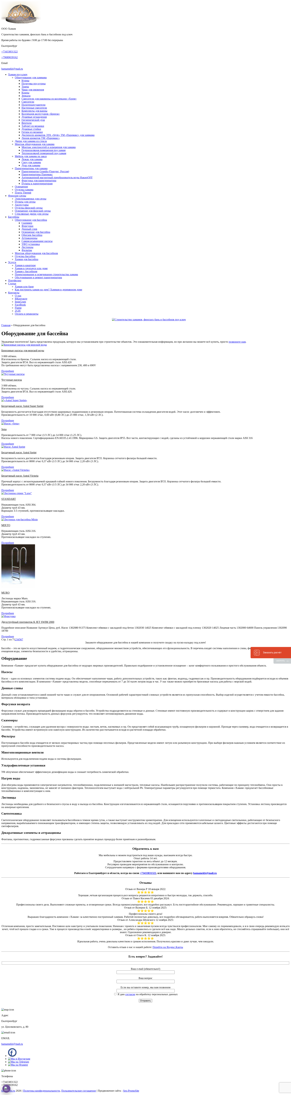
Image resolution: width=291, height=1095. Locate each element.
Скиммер (27, 222)
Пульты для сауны (25, 201)
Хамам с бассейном (26, 271)
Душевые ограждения (34, 116)
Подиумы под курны (34, 83)
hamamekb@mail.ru (12, 68)
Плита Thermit (23, 192)
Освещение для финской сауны (33, 210)
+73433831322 (9, 51)
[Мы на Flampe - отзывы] (18, 1064)
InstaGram (20, 301)
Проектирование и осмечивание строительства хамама (46, 274)
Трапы (25, 86)
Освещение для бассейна (36, 232)
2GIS (18, 310)
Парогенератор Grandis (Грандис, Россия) (45, 171)
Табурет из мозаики (33, 126)
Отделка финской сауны (29, 207)
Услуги (12, 262)
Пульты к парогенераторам (37, 183)
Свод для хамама (31, 162)
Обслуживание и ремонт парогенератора (38, 277)
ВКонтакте (21, 298)
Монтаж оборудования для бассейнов (36, 253)
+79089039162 (9, 57)
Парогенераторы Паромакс (37, 174)
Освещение (21, 186)
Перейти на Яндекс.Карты (168, 947)
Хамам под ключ (17, 74)
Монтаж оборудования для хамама (34, 144)
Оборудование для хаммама (31, 77)
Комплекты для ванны (34, 110)
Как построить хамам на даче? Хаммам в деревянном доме (48, 289)
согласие (130, 994)
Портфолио (14, 280)
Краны (25, 92)
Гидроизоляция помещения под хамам (44, 150)
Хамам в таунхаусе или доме (31, 268)
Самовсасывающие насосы (37, 241)
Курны (25, 80)
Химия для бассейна (26, 259)
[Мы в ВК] (18, 1061)
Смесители (28, 101)
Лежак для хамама (32, 159)
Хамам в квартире (25, 265)
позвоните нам (237, 341)
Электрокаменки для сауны (30, 198)
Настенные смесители (34, 107)
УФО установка (31, 244)
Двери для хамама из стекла (31, 141)
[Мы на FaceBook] (12, 1055)
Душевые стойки (31, 129)
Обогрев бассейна (32, 235)
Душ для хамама (31, 165)
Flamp (18, 307)
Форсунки (27, 226)
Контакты (13, 292)
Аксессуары (22, 204)
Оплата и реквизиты (26, 313)
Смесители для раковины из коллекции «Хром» (49, 98)
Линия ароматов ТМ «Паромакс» (41, 138)
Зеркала (26, 95)
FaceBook (20, 304)
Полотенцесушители (33, 104)
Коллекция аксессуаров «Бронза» (41, 113)
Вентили (27, 123)
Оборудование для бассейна (31, 219)
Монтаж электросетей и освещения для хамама (49, 147)
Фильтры (27, 250)
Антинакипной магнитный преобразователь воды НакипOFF (57, 177)
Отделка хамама (24, 189)
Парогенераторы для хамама (31, 168)
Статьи (12, 283)
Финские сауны (17, 195)
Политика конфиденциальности (41, 1090)
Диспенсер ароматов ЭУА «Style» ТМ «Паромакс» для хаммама (58, 135)
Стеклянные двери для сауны (31, 213)
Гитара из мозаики (32, 132)
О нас (18, 295)
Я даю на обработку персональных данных (147, 994)
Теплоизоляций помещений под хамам (44, 153)
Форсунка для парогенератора (39, 180)
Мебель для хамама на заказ (31, 156)
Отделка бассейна (25, 256)
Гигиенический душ (33, 119)
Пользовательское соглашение (78, 1090)
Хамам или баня (24, 286)
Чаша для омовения (33, 89)
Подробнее (7, 371)
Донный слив (29, 229)
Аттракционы (29, 238)
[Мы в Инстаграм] (19, 1058)
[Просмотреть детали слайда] (149, 319)
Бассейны (13, 216)
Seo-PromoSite (131, 1090)
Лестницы (27, 247)
